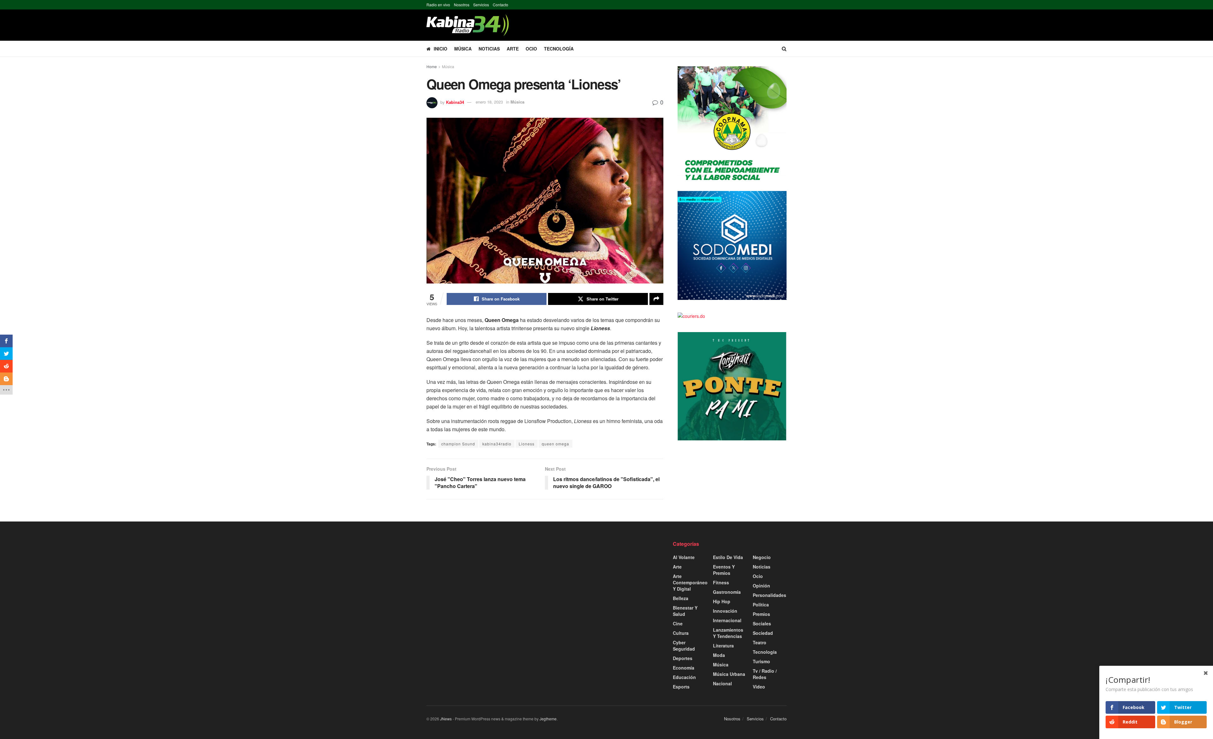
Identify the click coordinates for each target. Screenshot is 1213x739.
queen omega (555, 443)
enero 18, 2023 (489, 102)
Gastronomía (727, 592)
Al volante (684, 557)
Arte (513, 48)
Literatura (723, 645)
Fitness (721, 582)
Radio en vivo (438, 4)
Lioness (526, 443)
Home (431, 66)
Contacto (500, 4)
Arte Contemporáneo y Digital (690, 582)
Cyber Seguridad (684, 645)
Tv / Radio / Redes (765, 674)
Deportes (682, 658)
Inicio (440, 48)
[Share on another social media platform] (656, 299)
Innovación (725, 611)
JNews (446, 718)
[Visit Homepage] (467, 25)
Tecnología (559, 48)
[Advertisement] (483, 584)
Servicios (481, 4)
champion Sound (458, 443)
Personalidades (769, 595)
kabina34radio (496, 443)
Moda (719, 655)
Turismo (761, 661)
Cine (678, 623)
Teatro (759, 642)
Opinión (761, 585)
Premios (761, 614)
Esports (681, 686)
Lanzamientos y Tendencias (728, 633)
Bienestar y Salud (685, 611)
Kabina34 (455, 102)
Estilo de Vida (728, 557)
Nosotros (461, 4)
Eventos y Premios (724, 569)
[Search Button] (784, 49)
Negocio (762, 557)
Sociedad (763, 633)
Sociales (762, 623)
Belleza (680, 598)
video (759, 686)
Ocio (531, 48)
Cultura (681, 633)
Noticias (489, 48)
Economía (683, 668)
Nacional (722, 683)
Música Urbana (729, 674)
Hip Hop (721, 601)
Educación (684, 677)
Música (463, 48)
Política (761, 604)
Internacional (727, 620)
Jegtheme (548, 718)
